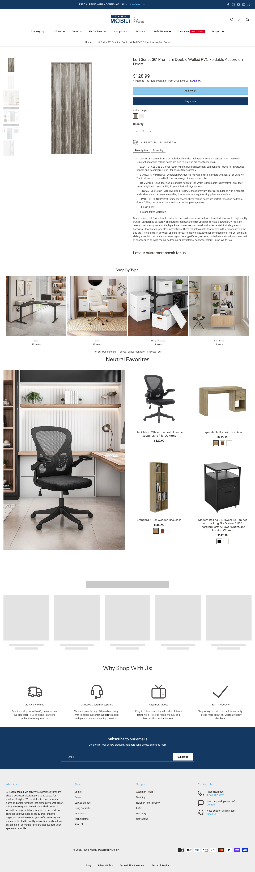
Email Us (211, 814)
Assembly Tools (144, 791)
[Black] (219, 541)
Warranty (141, 813)
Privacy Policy (105, 865)
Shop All (79, 824)
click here (168, 718)
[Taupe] (135, 116)
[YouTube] (238, 4)
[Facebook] (228, 4)
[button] (190, 91)
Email (71, 756)
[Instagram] (233, 4)
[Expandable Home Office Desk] (222, 399)
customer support (99, 714)
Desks (78, 797)
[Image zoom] (71, 108)
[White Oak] (142, 116)
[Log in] (239, 19)
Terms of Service (160, 865)
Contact (211, 804)
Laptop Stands (83, 802)
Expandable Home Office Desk (222, 432)
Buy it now (190, 101)
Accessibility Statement (132, 865)
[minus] (136, 131)
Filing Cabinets (82, 808)
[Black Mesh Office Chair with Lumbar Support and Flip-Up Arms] (159, 399)
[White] (229, 443)
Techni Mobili (89, 849)
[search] (232, 19)
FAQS (139, 808)
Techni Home (81, 818)
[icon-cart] (247, 19)
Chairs (78, 791)
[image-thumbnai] (11, 65)
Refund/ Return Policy (148, 802)
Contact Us (142, 818)
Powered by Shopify (109, 849)
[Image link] (64, 460)
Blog (88, 865)
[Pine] (216, 443)
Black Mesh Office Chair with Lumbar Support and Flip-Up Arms (159, 433)
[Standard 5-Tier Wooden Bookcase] (159, 486)
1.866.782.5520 (215, 795)
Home (88, 42)
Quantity (138, 124)
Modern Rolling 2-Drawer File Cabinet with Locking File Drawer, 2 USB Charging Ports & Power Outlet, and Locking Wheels (222, 525)
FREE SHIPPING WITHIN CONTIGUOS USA (101, 4)
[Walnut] (162, 530)
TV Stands (80, 813)
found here (143, 714)
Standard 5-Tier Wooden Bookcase (159, 520)
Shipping (141, 797)
